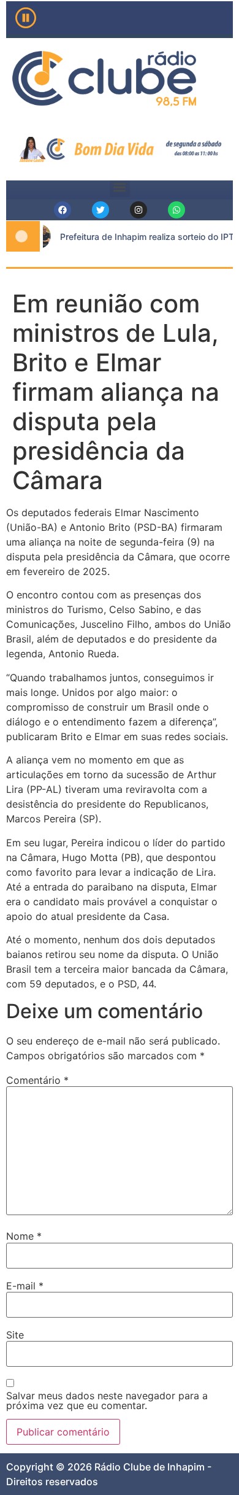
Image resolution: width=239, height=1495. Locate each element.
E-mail (25, 1286)
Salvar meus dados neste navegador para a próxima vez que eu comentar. (107, 1400)
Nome (24, 1236)
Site (15, 1335)
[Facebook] (62, 209)
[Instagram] (138, 209)
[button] (120, 187)
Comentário (37, 1080)
